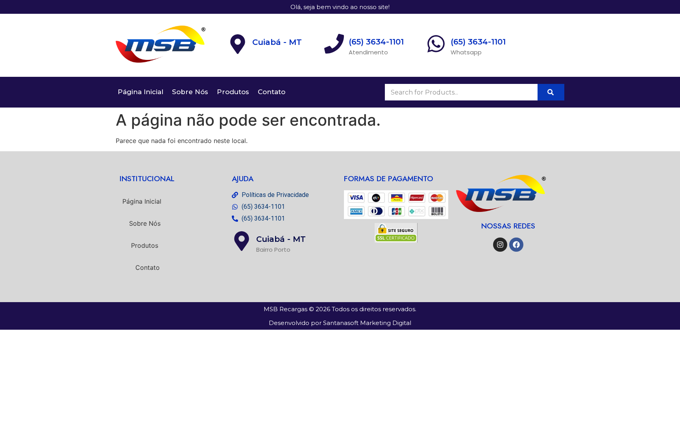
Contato (271, 92)
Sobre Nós (190, 92)
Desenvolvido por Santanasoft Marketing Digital (340, 323)
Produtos (233, 92)
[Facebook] (516, 245)
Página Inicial (140, 92)
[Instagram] (500, 245)
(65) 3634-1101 (478, 41)
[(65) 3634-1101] (436, 45)
